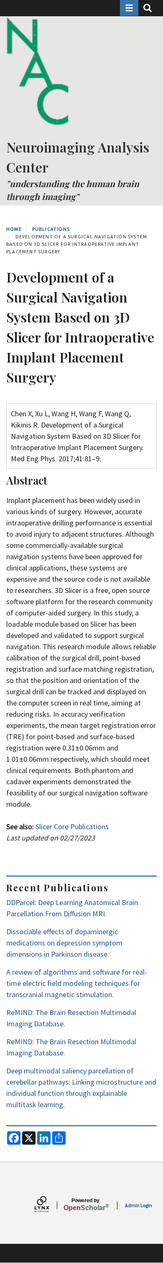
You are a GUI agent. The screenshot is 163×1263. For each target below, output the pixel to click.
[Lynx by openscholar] (49, 1205)
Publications (51, 229)
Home (14, 229)
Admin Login (138, 1205)
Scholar (85, 1204)
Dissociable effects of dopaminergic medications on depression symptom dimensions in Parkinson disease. (64, 943)
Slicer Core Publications (72, 826)
